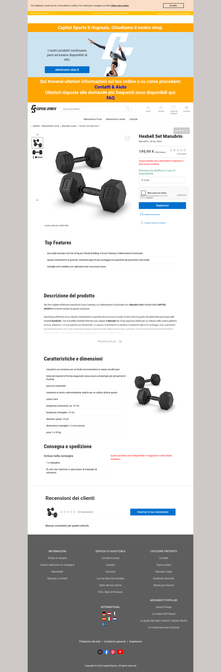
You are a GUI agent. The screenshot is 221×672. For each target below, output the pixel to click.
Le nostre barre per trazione (163, 627)
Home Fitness (163, 607)
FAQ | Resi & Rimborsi (110, 592)
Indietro (36, 126)
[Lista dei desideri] (173, 108)
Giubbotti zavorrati (163, 578)
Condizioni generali (115, 641)
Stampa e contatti (57, 578)
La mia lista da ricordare (110, 578)
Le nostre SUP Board (163, 613)
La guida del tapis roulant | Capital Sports (163, 620)
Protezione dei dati (89, 641)
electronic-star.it (67, 70)
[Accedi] (161, 108)
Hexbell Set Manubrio (89, 126)
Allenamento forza (50, 126)
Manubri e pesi (69, 126)
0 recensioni (181, 154)
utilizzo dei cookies (120, 5)
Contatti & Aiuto (110, 87)
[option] (37, 142)
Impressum (135, 641)
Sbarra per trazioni (163, 585)
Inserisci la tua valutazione (152, 512)
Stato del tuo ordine (110, 585)
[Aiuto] (148, 108)
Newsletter (57, 571)
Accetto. (173, 5)
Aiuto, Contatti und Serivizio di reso (173, 13)
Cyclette (163, 558)
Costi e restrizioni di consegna (57, 564)
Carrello (110, 564)
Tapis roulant (163, 564)
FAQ (110, 98)
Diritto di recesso (57, 558)
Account (110, 571)
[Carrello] (186, 108)
